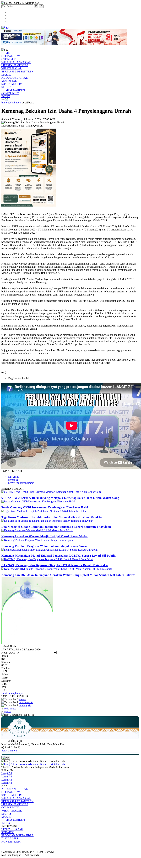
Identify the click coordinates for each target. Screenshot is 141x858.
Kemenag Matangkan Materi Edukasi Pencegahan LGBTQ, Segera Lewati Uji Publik (58, 555)
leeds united (9, 708)
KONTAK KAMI (11, 841)
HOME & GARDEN (13, 90)
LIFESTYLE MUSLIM (14, 65)
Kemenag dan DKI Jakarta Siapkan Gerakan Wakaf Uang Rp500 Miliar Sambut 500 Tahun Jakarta (68, 575)
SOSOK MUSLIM (11, 83)
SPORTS (6, 87)
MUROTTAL (9, 80)
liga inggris (25, 705)
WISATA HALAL (11, 68)
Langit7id (6, 773)
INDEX (5, 96)
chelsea (7, 711)
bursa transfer (26, 702)
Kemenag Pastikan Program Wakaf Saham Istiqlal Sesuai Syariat (45, 546)
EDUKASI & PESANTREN (17, 71)
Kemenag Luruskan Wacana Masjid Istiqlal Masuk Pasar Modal (44, 536)
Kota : (4, 652)
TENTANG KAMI (12, 829)
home (4, 102)
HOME (5, 52)
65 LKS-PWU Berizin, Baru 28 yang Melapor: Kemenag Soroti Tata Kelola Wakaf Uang (60, 497)
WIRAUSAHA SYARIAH (16, 62)
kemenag (13, 479)
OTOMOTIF (8, 59)
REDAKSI (7, 832)
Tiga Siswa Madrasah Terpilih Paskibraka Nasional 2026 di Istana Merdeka (51, 517)
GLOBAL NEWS (11, 56)
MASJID (6, 74)
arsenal (22, 699)
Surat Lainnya (9, 750)
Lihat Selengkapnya (12, 693)
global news (14, 102)
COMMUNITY (10, 93)
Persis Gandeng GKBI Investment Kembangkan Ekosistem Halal (44, 507)
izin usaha (13, 476)
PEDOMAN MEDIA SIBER (17, 835)
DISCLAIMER (9, 838)
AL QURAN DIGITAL (14, 77)
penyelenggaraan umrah (21, 482)
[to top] (5, 758)
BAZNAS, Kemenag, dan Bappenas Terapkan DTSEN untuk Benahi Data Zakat (54, 565)
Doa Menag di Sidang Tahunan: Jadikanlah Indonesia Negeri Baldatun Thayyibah (56, 526)
